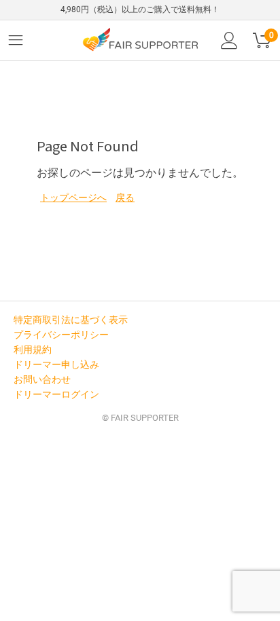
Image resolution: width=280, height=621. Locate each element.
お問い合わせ (42, 379)
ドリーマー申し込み (56, 364)
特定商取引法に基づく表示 (71, 319)
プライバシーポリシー (61, 334)
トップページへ (73, 197)
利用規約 (33, 349)
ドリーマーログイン (56, 394)
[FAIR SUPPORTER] (140, 38)
